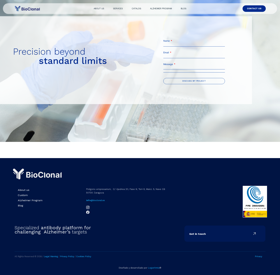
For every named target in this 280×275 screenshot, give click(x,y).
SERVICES (118, 8)
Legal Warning (51, 256)
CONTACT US (254, 8)
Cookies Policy (83, 256)
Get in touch (197, 233)
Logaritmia (153, 268)
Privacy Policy (66, 256)
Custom (23, 195)
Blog (20, 205)
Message (169, 64)
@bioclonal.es (95, 200)
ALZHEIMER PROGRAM (161, 8)
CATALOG (136, 8)
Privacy (258, 256)
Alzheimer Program (30, 200)
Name (167, 41)
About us (23, 189)
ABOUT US (99, 8)
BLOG (183, 8)
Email (167, 52)
